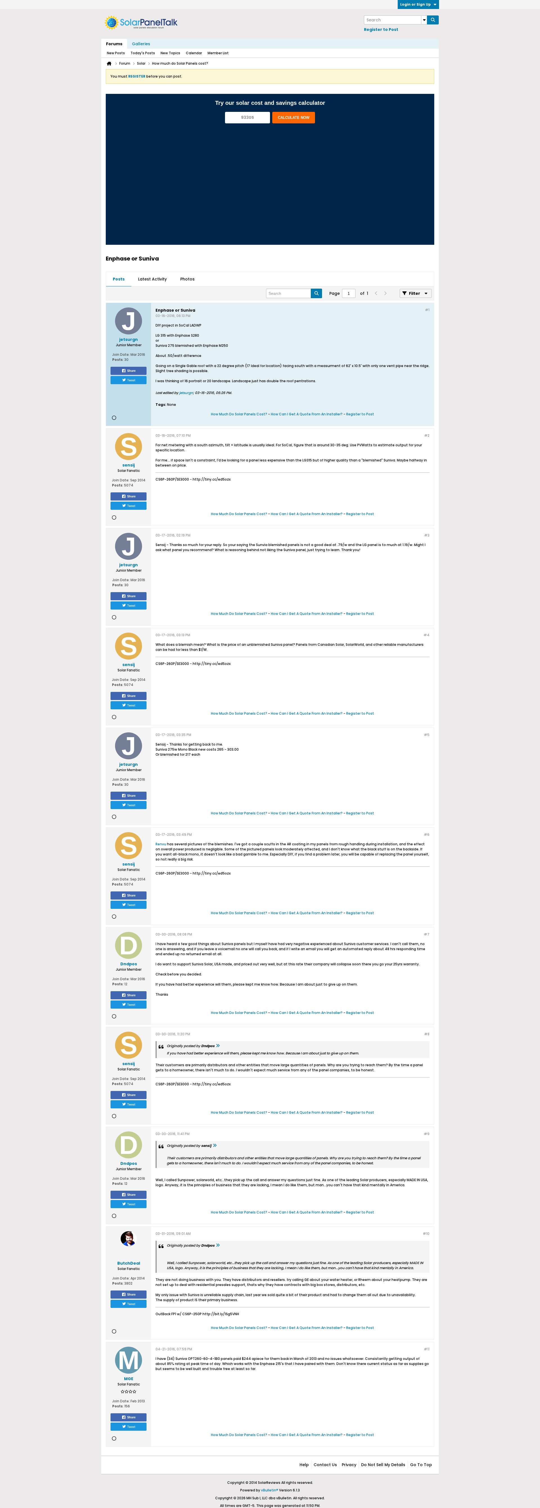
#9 (426, 1133)
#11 (426, 1349)
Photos (187, 279)
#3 (426, 535)
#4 (426, 635)
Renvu (161, 844)
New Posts (116, 53)
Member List (218, 53)
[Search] (433, 19)
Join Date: (121, 354)
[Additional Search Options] (424, 19)
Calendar (194, 53)
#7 (426, 934)
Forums (114, 44)
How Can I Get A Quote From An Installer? (307, 414)
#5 (426, 734)
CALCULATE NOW (293, 118)
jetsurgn (186, 392)
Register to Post (381, 29)
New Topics (170, 53)
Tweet (131, 380)
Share (131, 370)
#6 (426, 834)
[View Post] (217, 1045)
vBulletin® (269, 1490)
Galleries (141, 44)
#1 (427, 309)
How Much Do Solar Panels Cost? (239, 414)
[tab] (118, 279)
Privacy (349, 1465)
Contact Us (325, 1465)
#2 (426, 435)
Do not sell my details (383, 1465)
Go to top (421, 1465)
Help (304, 1465)
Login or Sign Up (415, 4)
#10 (426, 1233)
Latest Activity (152, 279)
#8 (426, 1034)
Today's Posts (142, 53)
